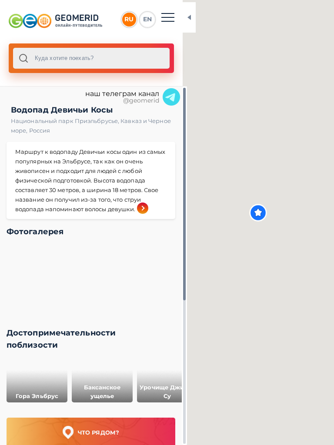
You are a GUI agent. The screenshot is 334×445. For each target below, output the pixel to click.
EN (147, 19)
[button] (258, 212)
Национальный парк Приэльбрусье (65, 120)
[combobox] (91, 58)
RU (129, 19)
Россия (39, 130)
